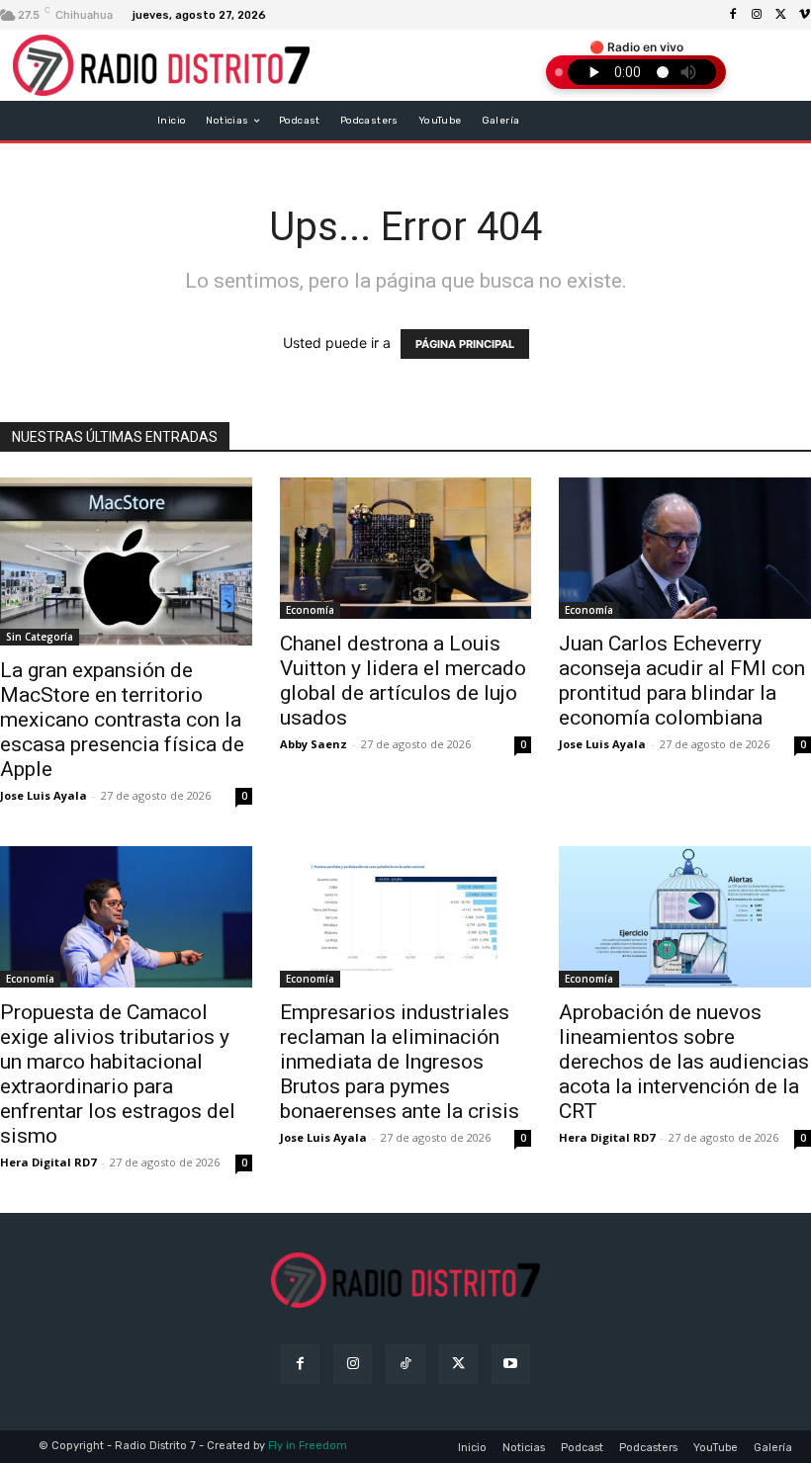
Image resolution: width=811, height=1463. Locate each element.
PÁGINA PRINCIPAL (464, 344)
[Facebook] (733, 15)
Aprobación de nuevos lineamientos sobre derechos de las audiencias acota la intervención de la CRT (684, 1061)
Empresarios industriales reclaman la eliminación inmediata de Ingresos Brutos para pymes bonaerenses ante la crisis (399, 1061)
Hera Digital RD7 (48, 1162)
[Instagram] (756, 15)
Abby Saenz (313, 743)
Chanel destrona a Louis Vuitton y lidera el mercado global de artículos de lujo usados (403, 681)
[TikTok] (405, 1363)
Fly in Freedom (307, 1445)
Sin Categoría (39, 637)
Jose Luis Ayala (43, 795)
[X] (780, 15)
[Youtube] (511, 1363)
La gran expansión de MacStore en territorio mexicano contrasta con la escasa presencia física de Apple (122, 719)
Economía (310, 610)
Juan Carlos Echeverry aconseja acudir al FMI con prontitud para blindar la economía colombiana (682, 681)
